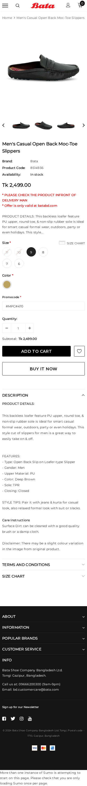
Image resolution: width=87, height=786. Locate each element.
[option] (43, 67)
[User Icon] (68, 5)
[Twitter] (12, 719)
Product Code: (13, 168)
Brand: (7, 161)
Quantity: (9, 319)
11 (7, 252)
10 (19, 252)
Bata (34, 161)
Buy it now (44, 369)
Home (7, 18)
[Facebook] (4, 719)
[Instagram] (21, 719)
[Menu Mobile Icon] (5, 6)
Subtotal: (9, 339)
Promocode (11, 297)
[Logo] (43, 5)
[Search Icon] (18, 6)
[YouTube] (30, 719)
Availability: (11, 174)
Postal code (75, 730)
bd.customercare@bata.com (36, 690)
